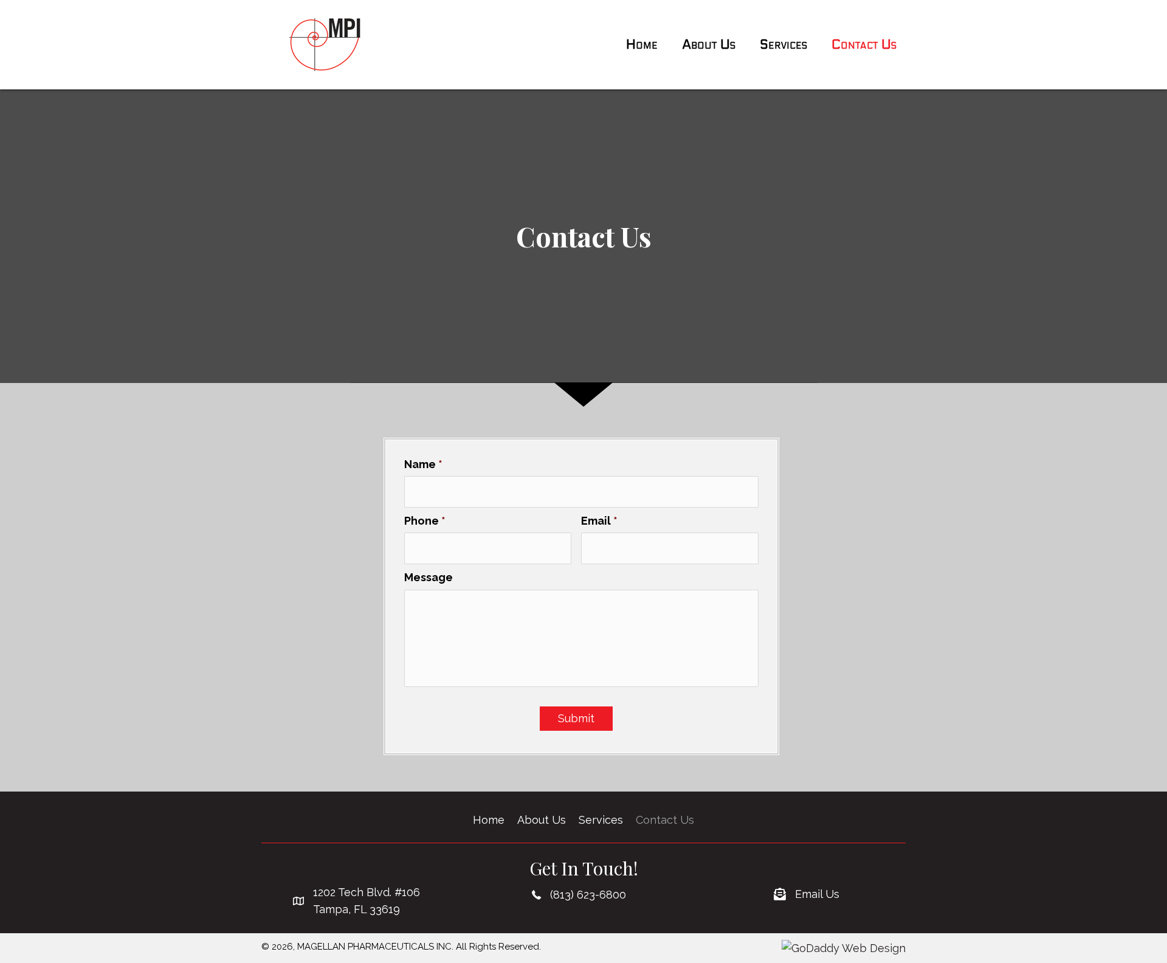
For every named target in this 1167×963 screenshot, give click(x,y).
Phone (425, 520)
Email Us (817, 894)
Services (601, 819)
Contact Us (665, 819)
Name (423, 464)
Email (599, 520)
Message (428, 577)
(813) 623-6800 (588, 894)
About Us (541, 819)
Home (488, 819)
